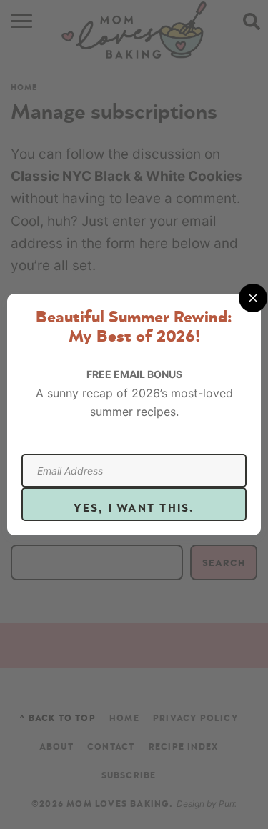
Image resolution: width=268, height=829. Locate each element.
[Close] (253, 298)
